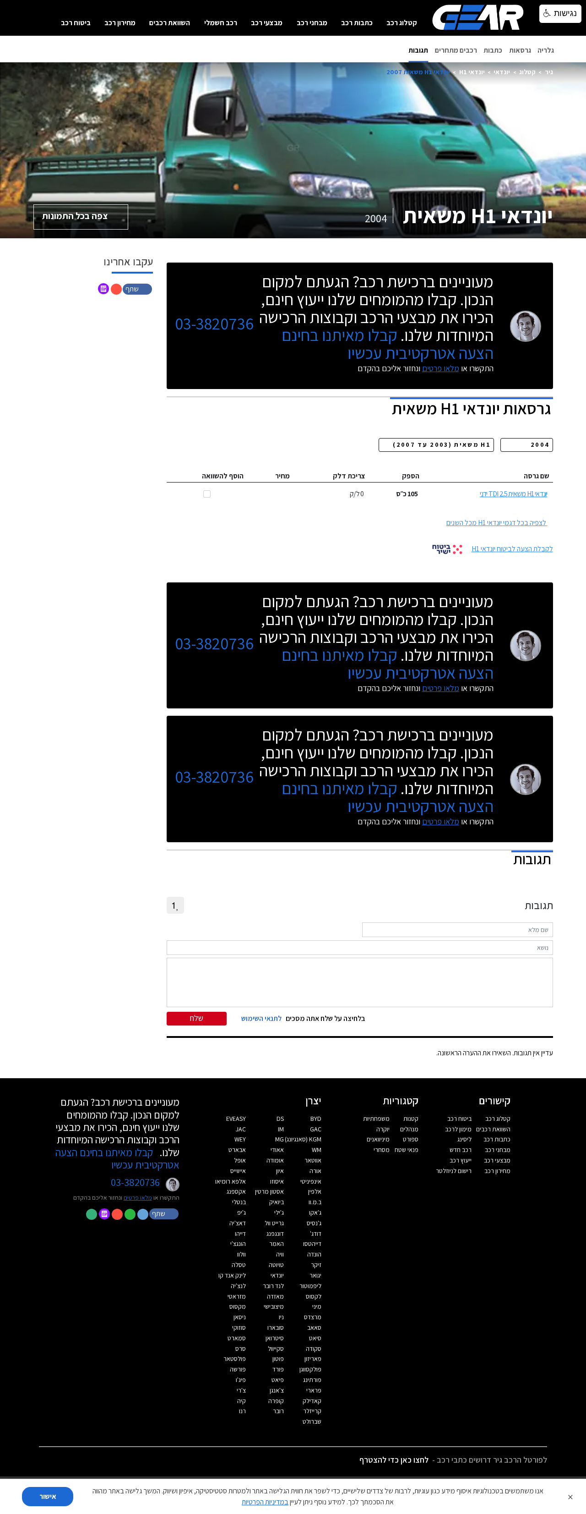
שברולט (312, 1421)
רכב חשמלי (220, 22)
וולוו (241, 1254)
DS (280, 1118)
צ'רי (241, 1390)
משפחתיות (376, 1118)
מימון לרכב (458, 1129)
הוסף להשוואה (223, 476)
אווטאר (312, 1160)
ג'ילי (279, 1212)
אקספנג (236, 1191)
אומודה (275, 1160)
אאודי (277, 1150)
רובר (278, 1411)
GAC (315, 1129)
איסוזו (277, 1181)
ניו (281, 1317)
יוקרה (383, 1129)
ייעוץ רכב (461, 1160)
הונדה (314, 1254)
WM (316, 1150)
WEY (240, 1139)
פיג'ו (241, 1380)
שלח (196, 1018)
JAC (241, 1129)
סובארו (275, 1327)
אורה (315, 1171)
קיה (241, 1401)
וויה (280, 1254)
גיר (549, 71)
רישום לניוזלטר (454, 1171)
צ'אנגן (277, 1390)
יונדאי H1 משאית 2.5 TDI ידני (514, 494)
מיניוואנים (378, 1139)
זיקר (316, 1265)
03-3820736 (214, 324)
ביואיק (276, 1202)
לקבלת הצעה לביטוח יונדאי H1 (512, 549)
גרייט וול (274, 1223)
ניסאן (239, 1317)
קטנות (410, 1118)
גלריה (545, 50)
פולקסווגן (310, 1369)
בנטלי (239, 1202)
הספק (410, 476)
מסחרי (382, 1150)
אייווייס (238, 1171)
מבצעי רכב (266, 22)
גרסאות (520, 50)
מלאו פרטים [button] (138, 1197)
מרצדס (312, 1317)
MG (279, 1139)
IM (281, 1129)
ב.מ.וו (315, 1202)
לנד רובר (273, 1286)
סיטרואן (275, 1338)
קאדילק (312, 1401)
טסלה (239, 1265)
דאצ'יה (237, 1223)
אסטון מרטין (269, 1191)
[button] (138, 288)
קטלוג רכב (401, 22)
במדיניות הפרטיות (265, 1502)
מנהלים (409, 1129)
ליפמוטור (310, 1286)
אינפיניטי (310, 1181)
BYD (315, 1118)
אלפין (314, 1191)
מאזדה (275, 1296)
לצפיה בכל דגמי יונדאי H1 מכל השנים (496, 522)
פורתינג (312, 1380)
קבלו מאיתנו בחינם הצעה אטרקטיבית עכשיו (388, 343)
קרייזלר (312, 1411)
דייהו (240, 1233)
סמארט (237, 1338)
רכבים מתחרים (456, 50)
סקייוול (276, 1348)
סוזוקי (239, 1327)
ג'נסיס (314, 1223)
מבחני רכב (312, 22)
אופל (240, 1160)
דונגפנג (275, 1233)
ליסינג (464, 1139)
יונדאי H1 (472, 71)
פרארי (313, 1390)
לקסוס (313, 1296)
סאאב (314, 1327)
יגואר (315, 1275)
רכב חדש (461, 1150)
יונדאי (502, 71)
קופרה (276, 1401)
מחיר (282, 476)
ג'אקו (315, 1212)
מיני (316, 1306)
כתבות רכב (357, 22)
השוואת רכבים (169, 22)
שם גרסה (536, 476)
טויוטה (276, 1265)
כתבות (492, 50)
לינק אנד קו (232, 1275)
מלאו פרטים (440, 368)
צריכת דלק (349, 476)
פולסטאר (234, 1359)
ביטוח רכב (76, 22)
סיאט (315, 1338)
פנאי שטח (406, 1150)
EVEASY (236, 1118)
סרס (240, 1348)
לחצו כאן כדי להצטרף (394, 1459)
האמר (276, 1244)
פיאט (277, 1380)
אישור (47, 1496)
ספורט (410, 1139)
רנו (242, 1411)
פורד (278, 1369)
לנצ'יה (238, 1286)
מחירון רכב (120, 22)
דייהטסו (312, 1244)
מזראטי (237, 1296)
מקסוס (237, 1306)
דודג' (315, 1233)
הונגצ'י (238, 1244)
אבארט (237, 1150)
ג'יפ (241, 1212)
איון (280, 1171)
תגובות (418, 50)
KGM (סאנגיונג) (303, 1139)
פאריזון (312, 1359)
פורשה (238, 1369)
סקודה (313, 1348)
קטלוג (527, 71)
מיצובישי (274, 1306)
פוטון (278, 1359)
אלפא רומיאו (230, 1181)
